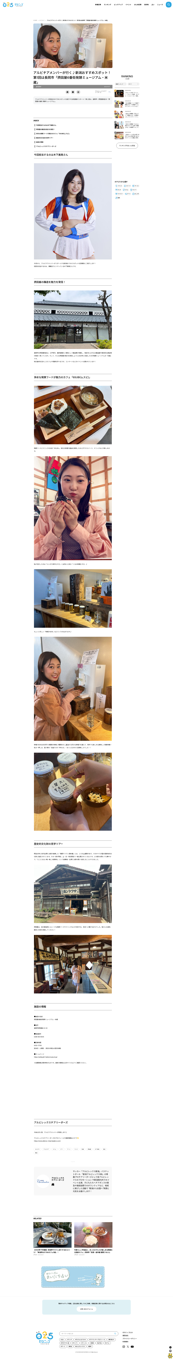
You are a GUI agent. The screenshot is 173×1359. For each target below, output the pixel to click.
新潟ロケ (111, 1339)
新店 (70, 1346)
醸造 (36, 1153)
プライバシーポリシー (130, 1338)
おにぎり (37, 1149)
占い (152, 5)
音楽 (119, 197)
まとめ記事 (137, 5)
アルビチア (46, 1149)
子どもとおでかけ (81, 1339)
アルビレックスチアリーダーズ (46, 146)
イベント (128, 5)
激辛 (90, 1346)
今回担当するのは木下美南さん (46, 125)
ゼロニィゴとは (128, 1332)
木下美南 (97, 1149)
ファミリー (120, 193)
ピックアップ (118, 5)
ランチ (76, 1149)
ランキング (107, 5)
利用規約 (125, 1342)
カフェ (54, 1149)
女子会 (100, 1343)
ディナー (134, 189)
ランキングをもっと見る (127, 146)
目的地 (146, 5)
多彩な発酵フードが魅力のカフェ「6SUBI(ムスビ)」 (53, 134)
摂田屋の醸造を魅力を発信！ (45, 129)
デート (68, 1149)
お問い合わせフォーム (86, 1309)
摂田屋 (89, 1149)
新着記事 (98, 5)
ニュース (160, 5)
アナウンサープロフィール (97, 1339)
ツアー (61, 1149)
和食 (83, 1149)
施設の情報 (39, 142)
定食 (92, 1343)
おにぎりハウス (80, 1346)
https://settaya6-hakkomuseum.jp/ (45, 1057)
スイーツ (128, 186)
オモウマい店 (65, 1343)
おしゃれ (137, 193)
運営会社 (125, 1335)
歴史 (104, 1149)
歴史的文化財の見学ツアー (44, 138)
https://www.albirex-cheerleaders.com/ (47, 1141)
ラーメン (137, 186)
